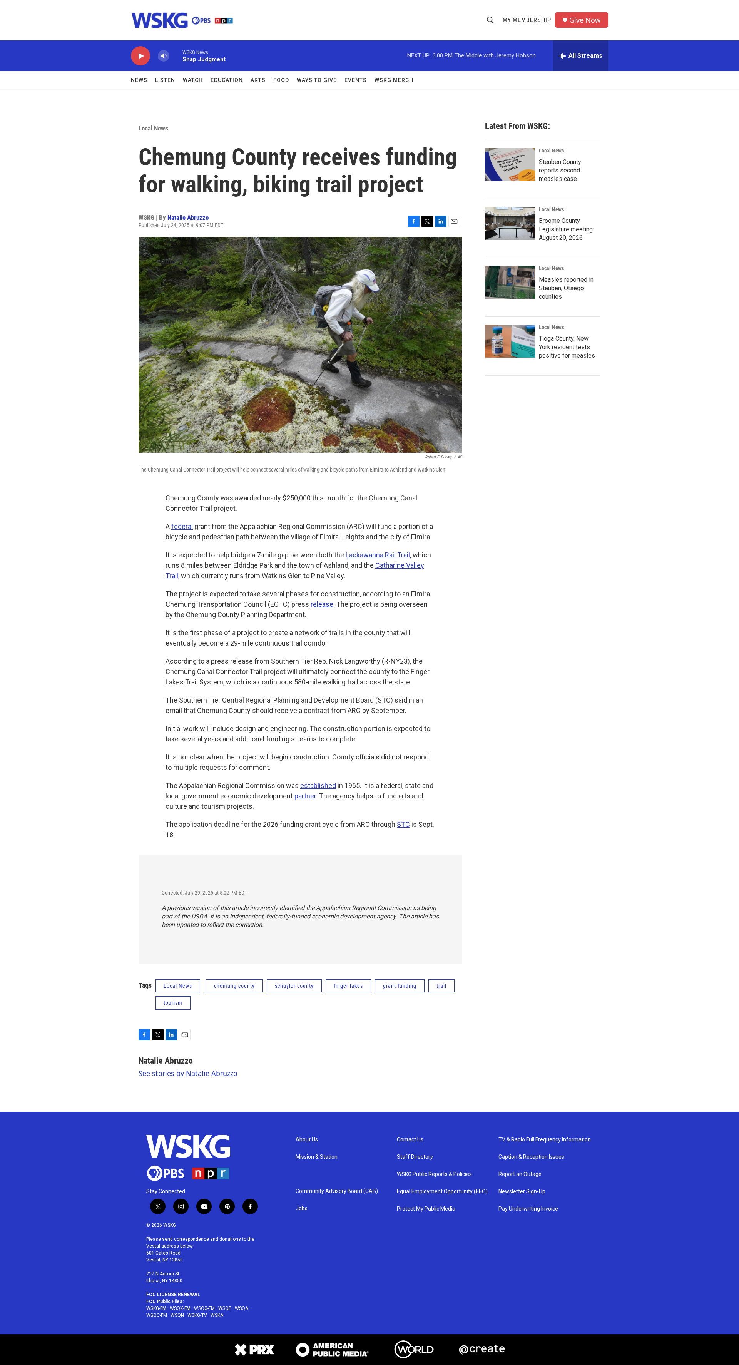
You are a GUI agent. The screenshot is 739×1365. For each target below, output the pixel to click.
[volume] (163, 56)
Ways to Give (317, 80)
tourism (173, 1003)
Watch (193, 80)
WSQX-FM (180, 1308)
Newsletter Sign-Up (521, 1191)
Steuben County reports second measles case (560, 170)
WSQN (177, 1315)
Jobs (302, 1208)
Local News (153, 128)
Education (227, 80)
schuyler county (294, 986)
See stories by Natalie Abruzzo (188, 1073)
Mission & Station (317, 1157)
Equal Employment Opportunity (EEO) (442, 1191)
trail (441, 986)
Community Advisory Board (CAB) (337, 1191)
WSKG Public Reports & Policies (434, 1174)
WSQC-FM (156, 1315)
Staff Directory (415, 1157)
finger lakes (348, 986)
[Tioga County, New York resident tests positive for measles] (510, 341)
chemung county (234, 986)
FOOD (281, 80)
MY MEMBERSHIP (527, 20)
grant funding (399, 986)
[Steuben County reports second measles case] (510, 164)
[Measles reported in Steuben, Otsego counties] (510, 282)
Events (355, 80)
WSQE (224, 1308)
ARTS (258, 80)
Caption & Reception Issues (531, 1157)
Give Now (584, 20)
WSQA (241, 1308)
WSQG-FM (204, 1308)
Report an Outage (520, 1174)
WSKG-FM (156, 1308)
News (139, 80)
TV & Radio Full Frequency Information (544, 1140)
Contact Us (410, 1140)
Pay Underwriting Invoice (528, 1209)
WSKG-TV (197, 1315)
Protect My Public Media (426, 1209)
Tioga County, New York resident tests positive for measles (567, 347)
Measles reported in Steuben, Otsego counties (566, 288)
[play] (140, 56)
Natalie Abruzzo (188, 217)
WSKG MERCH (394, 80)
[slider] (176, 56)
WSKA (217, 1315)
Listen (165, 80)
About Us (307, 1140)
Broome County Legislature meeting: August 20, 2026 (566, 229)
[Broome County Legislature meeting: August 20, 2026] (510, 223)
